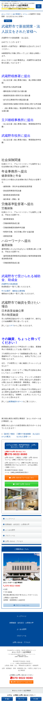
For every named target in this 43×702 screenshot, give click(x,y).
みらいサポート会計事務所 (16, 5)
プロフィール (10, 536)
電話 (7, 699)
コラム (8, 21)
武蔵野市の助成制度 (10, 284)
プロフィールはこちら (22, 605)
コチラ (11, 325)
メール (22, 699)
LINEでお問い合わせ (22, 484)
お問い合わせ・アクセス (14, 541)
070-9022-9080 (17, 454)
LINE (36, 699)
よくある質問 (10, 530)
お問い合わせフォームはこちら (23, 478)
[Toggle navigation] (39, 6)
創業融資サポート (16, 401)
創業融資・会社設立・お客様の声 (17, 524)
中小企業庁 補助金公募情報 (13, 291)
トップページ (10, 519)
